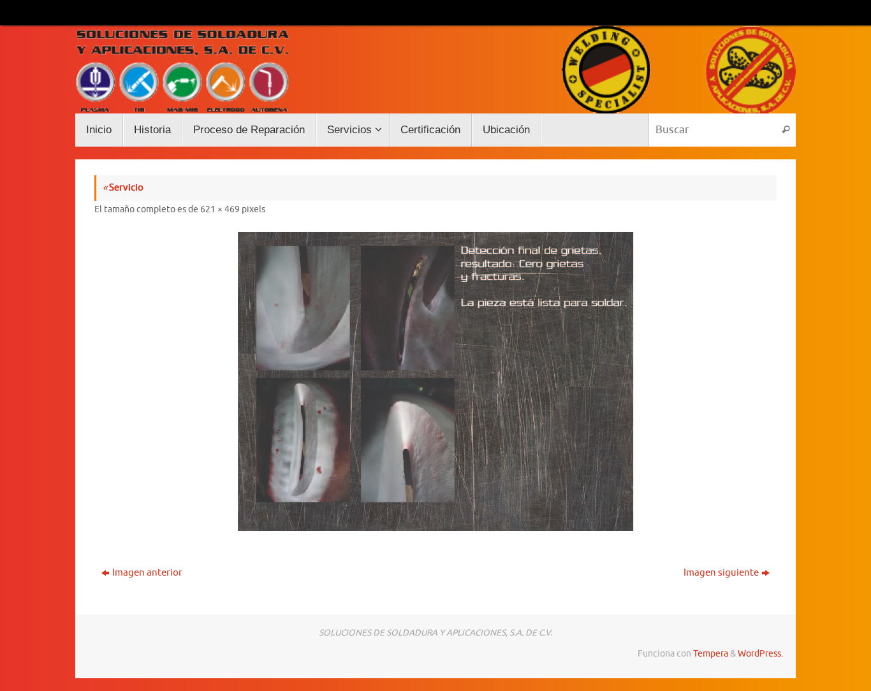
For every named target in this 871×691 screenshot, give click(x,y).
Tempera (710, 653)
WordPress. (760, 653)
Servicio (123, 188)
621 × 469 (220, 209)
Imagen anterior (147, 573)
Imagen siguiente (721, 573)
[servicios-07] (435, 381)
